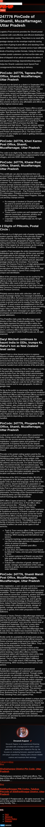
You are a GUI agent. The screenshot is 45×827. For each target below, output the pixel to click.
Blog (11, 762)
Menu (3, 10)
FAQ (7, 815)
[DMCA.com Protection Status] (6, 826)
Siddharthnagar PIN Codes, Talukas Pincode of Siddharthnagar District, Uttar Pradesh (22, 791)
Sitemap (8, 821)
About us (8, 817)
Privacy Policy (11, 819)
